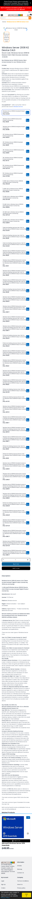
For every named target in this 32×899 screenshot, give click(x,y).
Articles (19, 866)
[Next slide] (28, 833)
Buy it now (16, 564)
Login (2, 881)
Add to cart (17, 841)
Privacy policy (21, 888)
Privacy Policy (5, 898)
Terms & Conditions (23, 881)
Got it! (26, 895)
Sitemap (19, 869)
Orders (3, 888)
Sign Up (3, 884)
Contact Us (20, 873)
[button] (26, 29)
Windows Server (18, 106)
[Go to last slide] (4, 833)
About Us (19, 884)
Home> (4, 22)
